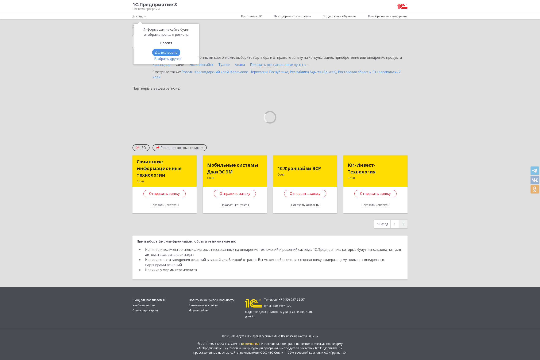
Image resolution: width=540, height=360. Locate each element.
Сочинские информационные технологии (159, 168)
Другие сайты (198, 310)
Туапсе (224, 64)
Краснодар (161, 64)
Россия (187, 72)
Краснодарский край (211, 72)
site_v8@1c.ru (282, 306)
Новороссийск (201, 64)
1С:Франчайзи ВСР (299, 168)
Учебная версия (143, 305)
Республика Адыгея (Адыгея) (313, 72)
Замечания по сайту (203, 305)
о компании (250, 344)
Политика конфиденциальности (212, 300)
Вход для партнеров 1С (149, 300)
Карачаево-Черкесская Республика (259, 72)
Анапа (240, 64)
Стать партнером (145, 310)
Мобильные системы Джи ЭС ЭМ (232, 168)
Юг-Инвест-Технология (362, 168)
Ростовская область (354, 72)
